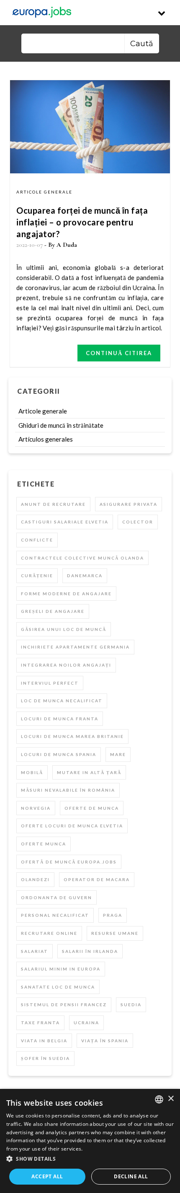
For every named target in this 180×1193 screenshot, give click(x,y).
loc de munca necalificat (62, 700)
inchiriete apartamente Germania (75, 646)
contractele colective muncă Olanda (82, 557)
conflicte (37, 539)
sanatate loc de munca (58, 986)
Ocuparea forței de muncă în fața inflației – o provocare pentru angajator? (82, 222)
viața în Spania (105, 1040)
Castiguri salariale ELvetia (64, 521)
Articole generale (44, 191)
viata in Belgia (44, 1040)
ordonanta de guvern (56, 897)
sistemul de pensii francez (64, 1004)
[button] (90, 1159)
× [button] (170, 1099)
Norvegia (36, 808)
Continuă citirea (119, 353)
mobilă (32, 772)
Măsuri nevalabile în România (68, 790)
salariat (34, 951)
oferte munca (43, 843)
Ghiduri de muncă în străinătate (60, 425)
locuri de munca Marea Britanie (72, 736)
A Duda (67, 245)
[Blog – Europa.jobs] (42, 12)
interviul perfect (50, 682)
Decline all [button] (131, 1176)
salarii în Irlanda (90, 951)
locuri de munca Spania (58, 754)
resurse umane (115, 933)
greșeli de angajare (53, 611)
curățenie (37, 575)
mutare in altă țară (89, 772)
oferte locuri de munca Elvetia (72, 825)
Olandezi (35, 879)
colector (137, 521)
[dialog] (90, 1141)
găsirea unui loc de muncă (63, 629)
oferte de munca (91, 808)
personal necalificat (55, 915)
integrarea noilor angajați (66, 664)
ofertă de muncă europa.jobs (69, 861)
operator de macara (97, 879)
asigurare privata (128, 504)
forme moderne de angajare (66, 593)
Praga (112, 915)
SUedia (131, 1004)
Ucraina (86, 1022)
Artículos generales (45, 439)
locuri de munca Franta (59, 718)
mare (118, 754)
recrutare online (49, 933)
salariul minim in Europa (60, 968)
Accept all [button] (47, 1176)
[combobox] (159, 1099)
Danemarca (85, 575)
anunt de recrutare (53, 504)
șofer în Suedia (45, 1058)
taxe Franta (40, 1022)
